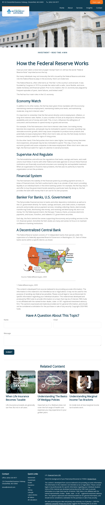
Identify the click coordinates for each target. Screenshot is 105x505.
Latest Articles (32, 495)
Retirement (31, 478)
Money (30, 490)
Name (6, 320)
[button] (62, 8)
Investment (31, 480)
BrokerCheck (92, 479)
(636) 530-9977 (54, 2)
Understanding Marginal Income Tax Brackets (83, 398)
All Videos (31, 497)
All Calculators (32, 500)
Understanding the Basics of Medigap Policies (52, 398)
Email (56, 320)
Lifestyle (30, 492)
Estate (30, 483)
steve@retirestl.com (8, 487)
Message (7, 333)
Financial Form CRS (54, 475)
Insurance (31, 485)
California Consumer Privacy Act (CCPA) (58, 504)
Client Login (96, 2)
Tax (29, 487)
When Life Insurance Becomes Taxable (17, 398)
